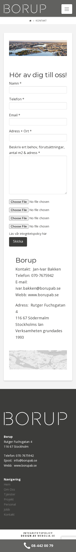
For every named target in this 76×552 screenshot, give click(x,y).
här (44, 234)
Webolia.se (46, 535)
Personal (10, 504)
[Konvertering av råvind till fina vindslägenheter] (25, 8)
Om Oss (9, 489)
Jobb (7, 509)
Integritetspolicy (38, 533)
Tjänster (9, 494)
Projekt (9, 499)
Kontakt (41, 20)
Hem (7, 484)
